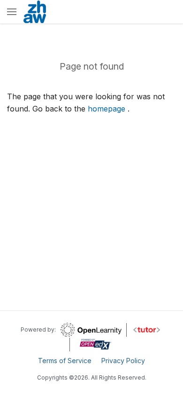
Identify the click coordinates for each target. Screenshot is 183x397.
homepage (106, 108)
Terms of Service (65, 361)
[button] (11, 12)
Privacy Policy (123, 361)
